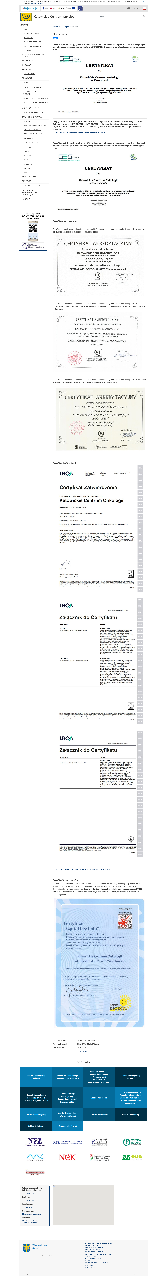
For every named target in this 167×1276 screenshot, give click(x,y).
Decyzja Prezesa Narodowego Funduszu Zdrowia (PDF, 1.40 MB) (79, 132)
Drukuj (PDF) (82, 1051)
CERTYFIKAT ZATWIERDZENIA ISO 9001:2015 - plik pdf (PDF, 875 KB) (81, 869)
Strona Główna (57, 27)
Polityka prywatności (36, 3)
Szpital (67, 27)
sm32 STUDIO (143, 1274)
